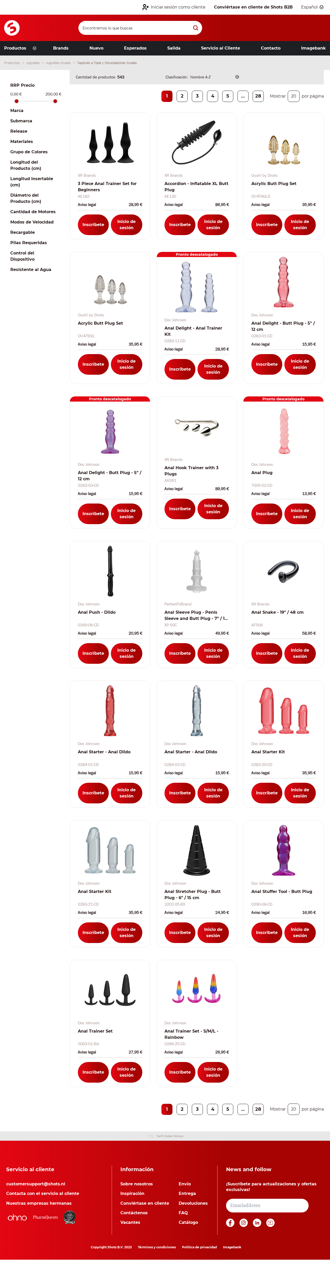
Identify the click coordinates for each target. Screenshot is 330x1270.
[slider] (16, 101)
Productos (12, 62)
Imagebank (232, 1247)
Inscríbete (93, 224)
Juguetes (33, 62)
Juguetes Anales (59, 62)
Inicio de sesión (126, 224)
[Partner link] (17, 1217)
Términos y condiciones (157, 1247)
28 (258, 96)
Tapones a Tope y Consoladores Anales (107, 62)
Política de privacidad (199, 1247)
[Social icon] (230, 1225)
